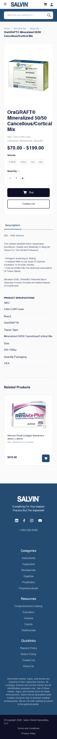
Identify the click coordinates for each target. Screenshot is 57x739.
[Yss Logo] (28, 499)
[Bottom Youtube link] (40, 520)
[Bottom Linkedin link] (16, 520)
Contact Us (28, 204)
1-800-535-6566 (28, 530)
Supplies (28, 576)
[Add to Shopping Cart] (46, 458)
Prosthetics (28, 582)
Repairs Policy (28, 648)
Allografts (34, 29)
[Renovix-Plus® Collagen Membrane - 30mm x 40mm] (28, 414)
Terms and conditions (28, 728)
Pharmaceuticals (28, 588)
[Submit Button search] (50, 15)
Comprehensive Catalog (28, 606)
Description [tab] (12, 225)
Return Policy (28, 654)
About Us (28, 666)
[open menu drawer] (5, 4)
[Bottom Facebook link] (24, 520)
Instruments (28, 558)
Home (7, 29)
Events (28, 624)
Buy (31, 192)
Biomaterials (20, 29)
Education (28, 612)
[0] (45, 4)
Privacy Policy (28, 733)
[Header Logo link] (20, 4)
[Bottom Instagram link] (31, 520)
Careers (28, 618)
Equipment (28, 564)
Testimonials (28, 630)
